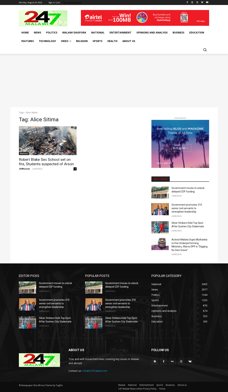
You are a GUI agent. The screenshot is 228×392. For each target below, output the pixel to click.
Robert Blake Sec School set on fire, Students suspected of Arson (46, 161)
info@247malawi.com (94, 370)
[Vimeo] (202, 3)
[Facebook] (187, 3)
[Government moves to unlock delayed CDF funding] (160, 192)
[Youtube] (207, 3)
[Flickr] (172, 361)
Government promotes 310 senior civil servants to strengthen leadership (187, 208)
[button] (205, 49)
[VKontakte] (189, 361)
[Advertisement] (114, 80)
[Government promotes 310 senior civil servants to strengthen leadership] (160, 209)
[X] (197, 3)
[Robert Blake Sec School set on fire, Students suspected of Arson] (48, 140)
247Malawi (24, 168)
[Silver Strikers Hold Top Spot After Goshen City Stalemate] (160, 227)
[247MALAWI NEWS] (47, 18)
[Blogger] (154, 361)
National (24, 153)
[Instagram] (192, 3)
